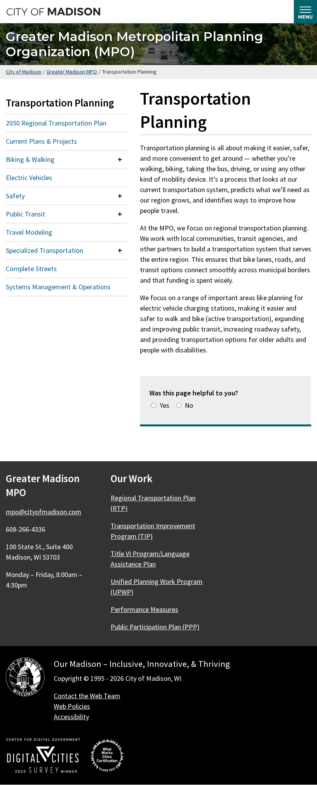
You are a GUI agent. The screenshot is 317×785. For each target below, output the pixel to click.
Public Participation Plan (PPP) (155, 626)
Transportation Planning (60, 102)
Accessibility (71, 716)
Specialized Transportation (44, 250)
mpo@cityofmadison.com (43, 511)
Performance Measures (144, 609)
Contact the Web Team (87, 695)
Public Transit (25, 214)
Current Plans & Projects (41, 141)
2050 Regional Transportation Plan (56, 123)
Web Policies (72, 706)
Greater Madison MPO (71, 71)
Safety (15, 195)
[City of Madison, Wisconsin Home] (25, 678)
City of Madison (23, 71)
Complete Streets (31, 268)
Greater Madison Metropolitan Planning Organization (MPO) (134, 44)
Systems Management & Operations (58, 286)
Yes (164, 405)
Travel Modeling (29, 232)
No (189, 405)
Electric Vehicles (29, 177)
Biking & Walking (30, 159)
